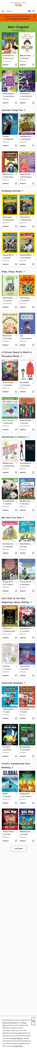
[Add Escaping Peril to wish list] (33, 803)
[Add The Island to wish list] (16, 756)
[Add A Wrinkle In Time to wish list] (16, 638)
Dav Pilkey (8, 834)
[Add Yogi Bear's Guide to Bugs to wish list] (33, 146)
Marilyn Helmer (9, 177)
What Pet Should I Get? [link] (26, 544)
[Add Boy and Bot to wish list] (33, 392)
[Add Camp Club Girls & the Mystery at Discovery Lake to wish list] (33, 183)
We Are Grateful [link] (25, 420)
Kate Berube (25, 58)
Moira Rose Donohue (27, 220)
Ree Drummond (8, 58)
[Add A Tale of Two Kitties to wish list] (16, 841)
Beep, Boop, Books (12, 271)
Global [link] (5, 794)
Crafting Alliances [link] (9, 709)
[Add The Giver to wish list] (16, 675)
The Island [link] (6, 747)
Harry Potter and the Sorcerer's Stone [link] (26, 628)
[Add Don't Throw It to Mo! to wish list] (16, 429)
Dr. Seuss (24, 546)
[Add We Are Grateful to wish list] (33, 429)
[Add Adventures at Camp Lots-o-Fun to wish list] (16, 183)
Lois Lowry (8, 669)
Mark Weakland (26, 139)
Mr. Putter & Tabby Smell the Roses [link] (9, 544)
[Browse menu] (33, 11)
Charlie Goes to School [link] (9, 56)
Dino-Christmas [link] (8, 382)
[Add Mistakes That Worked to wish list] (16, 472)
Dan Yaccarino (26, 466)
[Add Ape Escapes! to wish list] (16, 226)
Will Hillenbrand (9, 139)
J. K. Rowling (25, 631)
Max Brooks (8, 749)
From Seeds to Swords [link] (26, 709)
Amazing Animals (11, 190)
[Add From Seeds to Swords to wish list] (33, 718)
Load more (18, 849)
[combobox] (14, 11)
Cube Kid (7, 712)
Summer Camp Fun (13, 110)
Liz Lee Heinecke (9, 96)
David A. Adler (9, 423)
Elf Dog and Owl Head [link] (9, 582)
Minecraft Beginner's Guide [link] (26, 747)
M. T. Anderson (9, 584)
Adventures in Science (14, 436)
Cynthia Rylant (9, 546)
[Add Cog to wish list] (33, 345)
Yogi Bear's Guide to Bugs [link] (26, 136)
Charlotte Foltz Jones (10, 466)
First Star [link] (6, 136)
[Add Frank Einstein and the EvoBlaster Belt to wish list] (16, 307)
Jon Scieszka (8, 300)
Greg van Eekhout (27, 338)
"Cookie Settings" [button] (17, 1038)
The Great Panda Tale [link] (9, 501)
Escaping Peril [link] (25, 794)
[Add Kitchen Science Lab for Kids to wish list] (16, 103)
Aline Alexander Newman (10, 220)
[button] (16, 55)
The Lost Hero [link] (25, 666)
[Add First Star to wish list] (16, 146)
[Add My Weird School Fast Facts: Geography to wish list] (33, 510)
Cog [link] (21, 336)
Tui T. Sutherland (26, 796)
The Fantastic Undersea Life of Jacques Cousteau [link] (26, 463)
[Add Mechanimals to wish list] (16, 345)
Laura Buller (8, 504)
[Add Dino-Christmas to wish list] (16, 392)
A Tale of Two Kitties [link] (9, 832)
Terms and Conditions (10, 1023)
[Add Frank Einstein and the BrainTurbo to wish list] (33, 307)
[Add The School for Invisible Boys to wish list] (33, 103)
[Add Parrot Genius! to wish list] (33, 226)
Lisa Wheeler (8, 385)
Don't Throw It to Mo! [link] (9, 420)
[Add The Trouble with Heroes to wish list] (33, 591)
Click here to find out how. (19, 19)
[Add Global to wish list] (16, 803)
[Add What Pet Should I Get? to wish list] (33, 553)
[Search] (3, 11)
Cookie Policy (18, 1046)
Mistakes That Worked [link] (9, 463)
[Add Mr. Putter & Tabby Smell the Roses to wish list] (16, 553)
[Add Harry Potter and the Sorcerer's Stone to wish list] (33, 638)
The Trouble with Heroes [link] (26, 582)
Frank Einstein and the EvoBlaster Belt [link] (9, 298)
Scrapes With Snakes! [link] (9, 255)
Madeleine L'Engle (10, 631)
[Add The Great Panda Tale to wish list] (16, 510)
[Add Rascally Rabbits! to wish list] (33, 264)
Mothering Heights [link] (26, 832)
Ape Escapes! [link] (7, 217)
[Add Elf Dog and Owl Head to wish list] (16, 591)
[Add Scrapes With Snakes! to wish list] (16, 264)
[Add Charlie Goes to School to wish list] (16, 65)
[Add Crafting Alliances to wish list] (16, 718)
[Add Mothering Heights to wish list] (33, 841)
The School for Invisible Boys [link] (26, 94)
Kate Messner (26, 584)
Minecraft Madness (13, 683)
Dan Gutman (25, 504)
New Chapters (18, 27)
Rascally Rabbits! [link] (26, 255)
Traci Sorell (25, 423)
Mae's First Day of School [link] (26, 56)
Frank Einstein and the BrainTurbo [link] (26, 298)
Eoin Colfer (8, 796)
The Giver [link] (6, 666)
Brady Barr (7, 257)
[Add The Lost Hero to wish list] (33, 675)
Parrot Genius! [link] (25, 217)
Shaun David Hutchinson (27, 96)
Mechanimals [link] (7, 336)
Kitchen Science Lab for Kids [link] (9, 94)
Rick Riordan (25, 669)
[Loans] (29, 11)
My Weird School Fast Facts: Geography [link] (26, 501)
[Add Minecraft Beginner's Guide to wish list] (33, 756)
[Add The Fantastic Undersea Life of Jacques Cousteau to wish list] (33, 472)
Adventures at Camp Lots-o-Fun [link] (9, 174)
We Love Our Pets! (12, 517)
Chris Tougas (8, 338)
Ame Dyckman (26, 385)
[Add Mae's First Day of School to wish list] (33, 65)
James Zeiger (25, 749)
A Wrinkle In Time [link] (9, 628)
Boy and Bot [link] (24, 382)
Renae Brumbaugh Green (27, 177)
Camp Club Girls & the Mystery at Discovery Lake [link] (26, 174)
